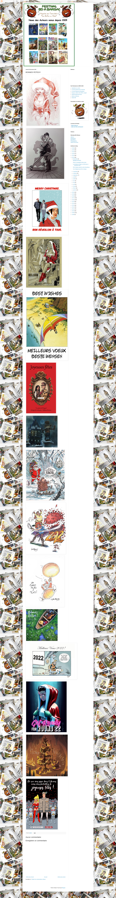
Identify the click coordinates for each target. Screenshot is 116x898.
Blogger (63, 887)
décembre (75, 159)
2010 (73, 210)
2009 (73, 212)
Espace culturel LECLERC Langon (79, 92)
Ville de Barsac (74, 125)
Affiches (72, 137)
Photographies (74, 141)
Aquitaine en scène (76, 88)
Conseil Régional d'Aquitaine (78, 91)
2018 (73, 196)
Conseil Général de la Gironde (78, 89)
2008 (73, 214)
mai (74, 182)
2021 (73, 157)
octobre (75, 173)
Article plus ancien (61, 877)
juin (74, 180)
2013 (73, 205)
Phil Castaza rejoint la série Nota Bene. (81, 167)
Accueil (45, 877)
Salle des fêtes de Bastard (77, 126)
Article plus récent (30, 877)
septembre (75, 175)
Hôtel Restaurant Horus (77, 94)
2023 (73, 153)
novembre (75, 171)
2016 (73, 199)
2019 (73, 194)
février (74, 188)
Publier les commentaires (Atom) (39, 879)
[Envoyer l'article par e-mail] (35, 832)
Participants (73, 138)
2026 (73, 148)
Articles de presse (74, 142)
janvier (74, 190)
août (74, 177)
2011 (73, 209)
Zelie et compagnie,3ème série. (79, 162)
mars (74, 186)
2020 (73, 192)
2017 (73, 197)
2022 (73, 155)
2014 (73, 203)
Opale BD (74, 97)
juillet (74, 178)
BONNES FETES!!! (77, 160)
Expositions (73, 139)
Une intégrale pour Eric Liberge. (80, 169)
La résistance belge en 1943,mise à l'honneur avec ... (80, 165)
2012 (73, 207)
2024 (73, 151)
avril (74, 184)
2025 (73, 149)
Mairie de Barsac (75, 96)
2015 (73, 201)
